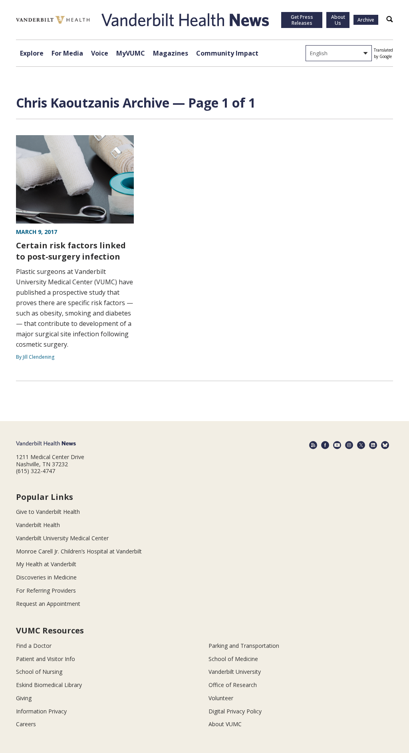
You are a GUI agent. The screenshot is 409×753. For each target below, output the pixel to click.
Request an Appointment (48, 603)
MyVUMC (130, 53)
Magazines (170, 53)
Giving (24, 698)
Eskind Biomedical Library (49, 685)
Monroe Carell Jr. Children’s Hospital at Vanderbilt (79, 551)
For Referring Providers (46, 590)
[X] (361, 445)
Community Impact (227, 53)
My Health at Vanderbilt (46, 564)
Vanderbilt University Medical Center (62, 538)
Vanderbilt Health (38, 525)
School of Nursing (39, 671)
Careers (26, 724)
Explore (32, 53)
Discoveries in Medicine (46, 577)
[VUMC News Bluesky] (385, 445)
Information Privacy (41, 711)
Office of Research (232, 685)
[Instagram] (349, 445)
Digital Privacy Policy (235, 711)
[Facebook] (325, 445)
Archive (365, 19)
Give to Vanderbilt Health (48, 511)
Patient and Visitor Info (45, 659)
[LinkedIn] (373, 445)
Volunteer (220, 698)
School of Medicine (233, 659)
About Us (338, 20)
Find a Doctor (34, 645)
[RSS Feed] (313, 445)
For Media (67, 53)
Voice (99, 53)
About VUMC (225, 724)
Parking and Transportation (243, 645)
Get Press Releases (302, 20)
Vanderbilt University (234, 671)
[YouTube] (337, 445)
